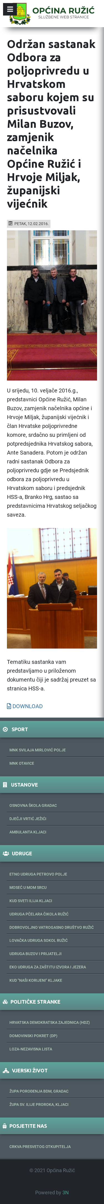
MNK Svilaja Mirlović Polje (37, 750)
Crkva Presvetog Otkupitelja (40, 1146)
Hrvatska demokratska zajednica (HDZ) (49, 1022)
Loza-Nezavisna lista (30, 1049)
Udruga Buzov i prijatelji (35, 954)
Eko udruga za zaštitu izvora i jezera (47, 967)
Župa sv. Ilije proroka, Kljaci (39, 1104)
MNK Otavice (21, 763)
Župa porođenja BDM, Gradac (39, 1091)
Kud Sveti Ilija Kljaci (30, 901)
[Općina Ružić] (51, 13)
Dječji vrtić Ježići (27, 819)
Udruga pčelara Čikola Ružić (39, 914)
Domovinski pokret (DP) (33, 1036)
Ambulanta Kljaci (27, 832)
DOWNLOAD (27, 706)
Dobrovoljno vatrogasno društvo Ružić (51, 927)
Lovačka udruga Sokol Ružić (38, 940)
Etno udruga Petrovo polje (38, 874)
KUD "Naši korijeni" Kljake (35, 980)
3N (65, 1192)
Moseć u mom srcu (28, 887)
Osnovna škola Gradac (33, 805)
